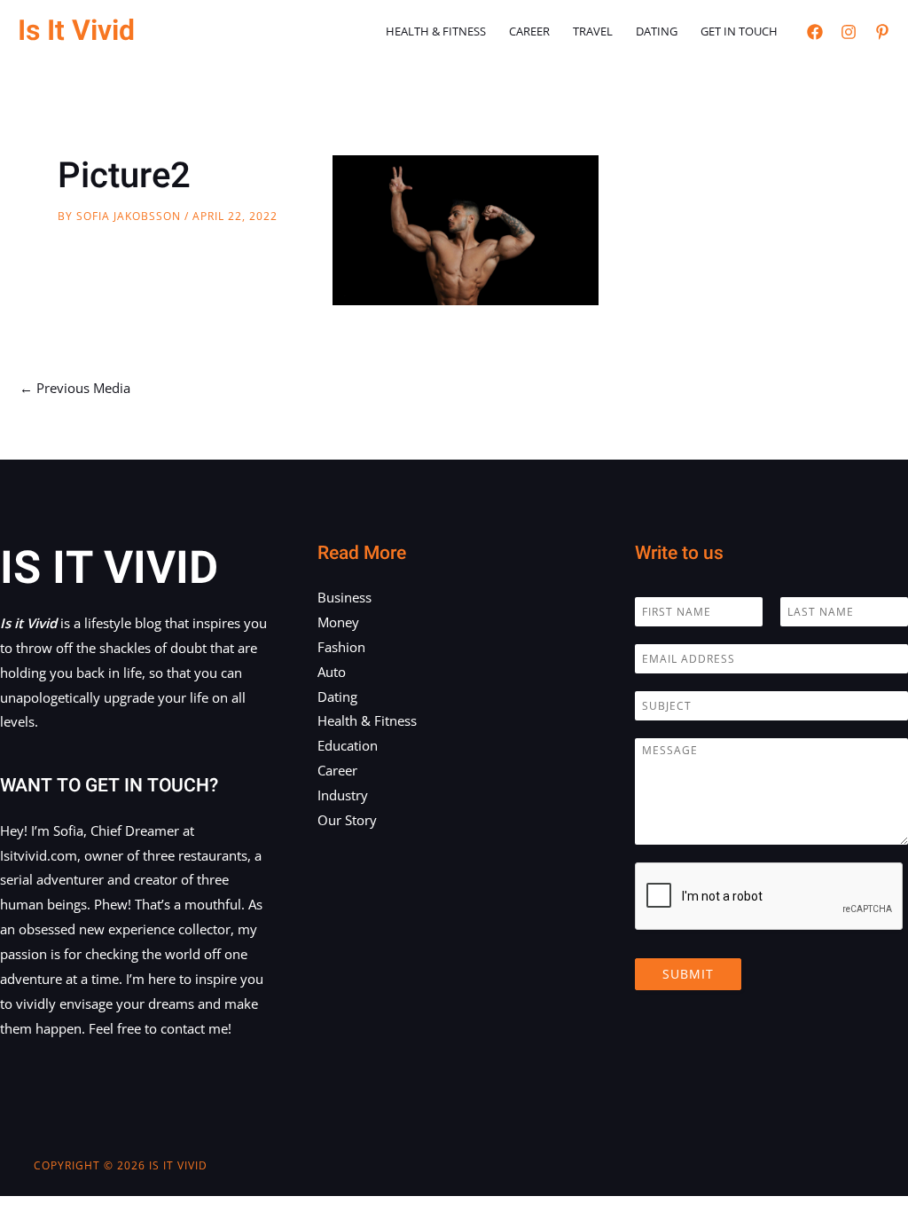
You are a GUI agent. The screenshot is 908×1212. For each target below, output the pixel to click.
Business (344, 597)
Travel (593, 31)
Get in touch (739, 31)
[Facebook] (815, 32)
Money (338, 622)
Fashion (341, 647)
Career (529, 31)
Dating (656, 31)
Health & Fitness (436, 31)
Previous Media (75, 388)
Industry (342, 795)
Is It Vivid (76, 30)
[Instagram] (849, 32)
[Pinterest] (882, 32)
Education (347, 745)
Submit (688, 973)
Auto (331, 672)
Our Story (347, 820)
